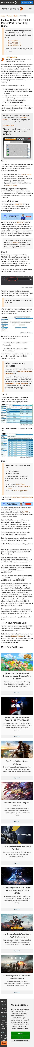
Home (3, 16)
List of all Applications (20, 491)
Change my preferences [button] (20, 1040)
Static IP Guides (11, 185)
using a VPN (18, 204)
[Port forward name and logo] (9, 2)
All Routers (4, 1024)
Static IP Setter (26, 174)
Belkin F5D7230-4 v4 (14, 43)
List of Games (20, 484)
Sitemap (3, 1016)
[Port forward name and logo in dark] (12, 8)
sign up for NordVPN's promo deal (22, 497)
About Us (4, 1036)
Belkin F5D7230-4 (13, 41)
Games (3, 1029)
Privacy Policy (5, 1038)
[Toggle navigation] (30, 8)
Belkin (16, 16)
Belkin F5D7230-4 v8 (14, 45)
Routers (9, 16)
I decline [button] (20, 1037)
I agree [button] (20, 1033)
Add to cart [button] (26, 2)
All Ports (4, 1026)
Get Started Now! (8, 125)
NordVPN (20, 222)
